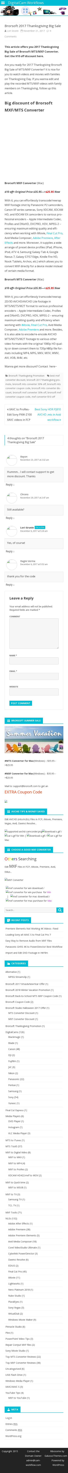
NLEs (8, 1218)
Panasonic (13, 1079)
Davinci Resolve (16, 1259)
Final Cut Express (14, 1110)
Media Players (12, 1116)
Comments (13, 1430)
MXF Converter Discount (21, 1019)
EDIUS (11, 1265)
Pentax (12, 1085)
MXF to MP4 (15, 1163)
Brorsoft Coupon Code (17, 1001)
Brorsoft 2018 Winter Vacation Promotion (27, 990)
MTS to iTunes (13, 1140)
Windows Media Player (17, 1380)
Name (13, 655)
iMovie (25, 325)
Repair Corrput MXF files (18, 1344)
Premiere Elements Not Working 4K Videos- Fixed (31, 928)
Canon (11, 1049)
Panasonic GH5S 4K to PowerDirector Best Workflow (33, 946)
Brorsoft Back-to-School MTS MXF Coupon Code (31, 996)
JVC (10, 1067)
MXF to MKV (15, 1157)
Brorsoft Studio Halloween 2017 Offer (25, 1007)
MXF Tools (11, 1212)
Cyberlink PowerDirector (21, 1253)
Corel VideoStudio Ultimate (22, 1247)
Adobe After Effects (18, 1223)
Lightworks (14, 1283)
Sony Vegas (14, 1307)
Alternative (11, 971)
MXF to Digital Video (16, 1152)
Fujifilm (12, 1061)
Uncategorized (13, 1368)
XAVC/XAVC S (12, 1386)
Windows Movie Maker (20, 1319)
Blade (11, 1043)
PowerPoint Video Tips (17, 1338)
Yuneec (12, 1103)
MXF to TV (11, 1194)
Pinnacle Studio (13, 1326)
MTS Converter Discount (21, 1013)
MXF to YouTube (17, 1397)
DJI (9, 1055)
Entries (11, 1424)
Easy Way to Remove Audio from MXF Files (28, 940)
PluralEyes (13, 1301)
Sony (11, 1097)
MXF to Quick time (15, 1182)
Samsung (13, 1091)
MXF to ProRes (16, 1169)
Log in (8, 1417)
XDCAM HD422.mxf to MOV (23, 1175)
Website (13, 686)
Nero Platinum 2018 (19, 1289)
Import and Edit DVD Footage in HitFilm (26, 952)
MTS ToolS (11, 1146)
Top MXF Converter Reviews (20, 1362)
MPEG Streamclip (17, 976)
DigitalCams (11, 1032)
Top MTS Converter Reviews (20, 1356)
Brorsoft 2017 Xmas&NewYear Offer (25, 983)
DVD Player (14, 1121)
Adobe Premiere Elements (22, 1235)
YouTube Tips (12, 1392)
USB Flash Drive (14, 1374)
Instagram (13, 1127)
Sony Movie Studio (15, 1350)
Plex (7, 1332)
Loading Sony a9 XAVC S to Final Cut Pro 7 (28, 934)
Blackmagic (14, 1037)
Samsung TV (15, 1199)
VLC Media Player (17, 1133)
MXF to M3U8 (15, 1187)
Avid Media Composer (20, 1241)
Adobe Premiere (43, 238)
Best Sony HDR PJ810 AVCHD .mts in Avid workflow (48, 415)
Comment (14, 616)
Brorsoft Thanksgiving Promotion (26, 375)
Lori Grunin (13, 30)
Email (13, 671)
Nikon (11, 1073)
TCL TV (12, 1205)
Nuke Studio (14, 1295)
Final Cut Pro (54, 233)
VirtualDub (13, 1313)
